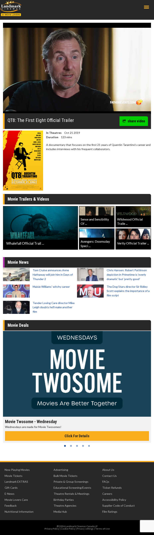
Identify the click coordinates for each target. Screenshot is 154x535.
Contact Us (109, 475)
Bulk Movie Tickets (65, 475)
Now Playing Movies (17, 469)
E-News (9, 493)
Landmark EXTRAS (16, 481)
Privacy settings (85, 528)
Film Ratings (109, 511)
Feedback (11, 505)
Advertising (61, 469)
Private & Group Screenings (71, 481)
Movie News (18, 262)
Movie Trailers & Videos (28, 199)
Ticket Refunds (112, 487)
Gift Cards (11, 487)
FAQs (105, 481)
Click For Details (77, 436)
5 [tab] (89, 446)
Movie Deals (18, 325)
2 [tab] (71, 446)
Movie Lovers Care (16, 499)
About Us (108, 469)
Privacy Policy (52, 528)
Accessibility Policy (114, 499)
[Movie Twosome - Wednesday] (77, 374)
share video (136, 121)
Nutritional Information (19, 511)
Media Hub (60, 511)
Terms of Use (102, 528)
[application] (77, 69)
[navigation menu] (146, 7)
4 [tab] (83, 446)
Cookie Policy (68, 528)
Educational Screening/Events (72, 487)
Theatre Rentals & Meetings (71, 493)
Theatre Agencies (65, 505)
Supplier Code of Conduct (118, 505)
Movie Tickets (13, 475)
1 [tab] (65, 446)
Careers (107, 493)
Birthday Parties (64, 499)
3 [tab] (77, 446)
